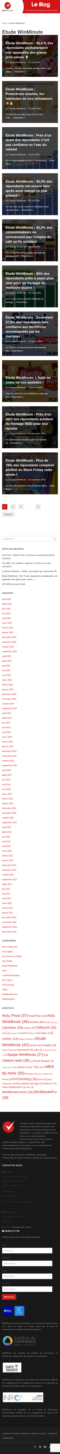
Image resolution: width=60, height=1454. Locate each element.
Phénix (48, 1074)
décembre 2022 (9, 808)
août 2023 (6, 770)
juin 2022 (6, 836)
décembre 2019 (9, 931)
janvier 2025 (7, 689)
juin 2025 (6, 665)
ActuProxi (37, 1015)
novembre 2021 (9, 870)
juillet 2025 (7, 661)
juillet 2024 (7, 718)
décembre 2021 (9, 865)
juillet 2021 (7, 884)
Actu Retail (7, 961)
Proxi (42, 1079)
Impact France (9, 1050)
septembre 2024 (9, 708)
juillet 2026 (7, 604)
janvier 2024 (7, 746)
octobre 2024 (8, 703)
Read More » (21, 71)
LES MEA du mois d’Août (13, 584)
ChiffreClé (45, 1027)
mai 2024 (6, 727)
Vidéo (4, 989)
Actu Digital (7, 951)
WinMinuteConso (10, 994)
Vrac (30, 1087)
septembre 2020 (9, 927)
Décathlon (44, 1033)
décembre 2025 (9, 637)
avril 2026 (6, 618)
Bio (47, 1022)
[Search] (55, 539)
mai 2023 (6, 784)
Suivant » (8, 514)
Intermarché (25, 1050)
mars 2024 (7, 737)
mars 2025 (7, 680)
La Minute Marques (11, 975)
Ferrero (35, 1045)
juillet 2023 (7, 775)
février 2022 (7, 855)
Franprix (49, 1045)
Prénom (6, 1258)
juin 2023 (6, 779)
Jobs (4, 970)
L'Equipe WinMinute (17, 62)
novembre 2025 (9, 642)
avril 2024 (6, 732)
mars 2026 (7, 623)
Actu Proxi (15, 1015)
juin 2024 (6, 722)
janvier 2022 (7, 860)
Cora (6, 1033)
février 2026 (7, 627)
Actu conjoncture (9, 947)
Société (6, 1284)
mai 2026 (6, 613)
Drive (33, 1033)
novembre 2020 (9, 922)
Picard (6, 1079)
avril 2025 (6, 675)
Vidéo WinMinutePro (14, 1087)
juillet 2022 (7, 832)
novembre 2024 (9, 699)
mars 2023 (7, 794)
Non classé (7, 980)
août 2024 (6, 713)
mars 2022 (7, 851)
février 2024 (7, 741)
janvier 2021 (7, 912)
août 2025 (6, 656)
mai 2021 (6, 893)
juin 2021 (6, 889)
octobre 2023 (8, 760)
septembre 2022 (9, 822)
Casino (28, 1028)
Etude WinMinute (10, 966)
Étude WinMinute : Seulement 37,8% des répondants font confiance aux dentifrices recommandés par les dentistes (29, 326)
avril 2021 (6, 898)
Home (4, 23)
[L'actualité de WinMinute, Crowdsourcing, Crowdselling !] (7, 6)
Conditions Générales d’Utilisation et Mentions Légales (24, 1433)
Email (5, 1271)
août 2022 (6, 827)
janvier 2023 (7, 803)
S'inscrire (10, 1297)
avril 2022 (6, 846)
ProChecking (8, 985)
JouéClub (47, 1050)
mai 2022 (6, 841)
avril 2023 (6, 789)
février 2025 (7, 684)
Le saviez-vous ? (26, 1067)
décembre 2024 (9, 694)
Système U (50, 1083)
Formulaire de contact (21, 1227)
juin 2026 (6, 608)
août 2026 (6, 599)
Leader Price (7, 1067)
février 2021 (7, 908)
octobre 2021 (8, 874)
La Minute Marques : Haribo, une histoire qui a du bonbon (28, 571)
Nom (4, 1245)
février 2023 (7, 798)
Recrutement (24, 1083)
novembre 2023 (9, 756)
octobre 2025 (8, 646)
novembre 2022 (9, 813)
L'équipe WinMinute (24, 1055)
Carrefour (12, 1027)
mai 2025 (6, 670)
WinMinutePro (8, 999)
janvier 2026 (7, 632)
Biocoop (54, 1022)
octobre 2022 (8, 817)
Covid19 (24, 1033)
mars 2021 (7, 903)
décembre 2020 (9, 917)
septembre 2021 (9, 879)
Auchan (36, 1022)
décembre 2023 (9, 751)
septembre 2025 (9, 651)
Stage (38, 1084)
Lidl (42, 1067)
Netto (40, 1074)
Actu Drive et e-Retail (11, 956)
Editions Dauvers (27, 1039)
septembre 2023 (9, 765)
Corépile (14, 1033)
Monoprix (31, 1074)
